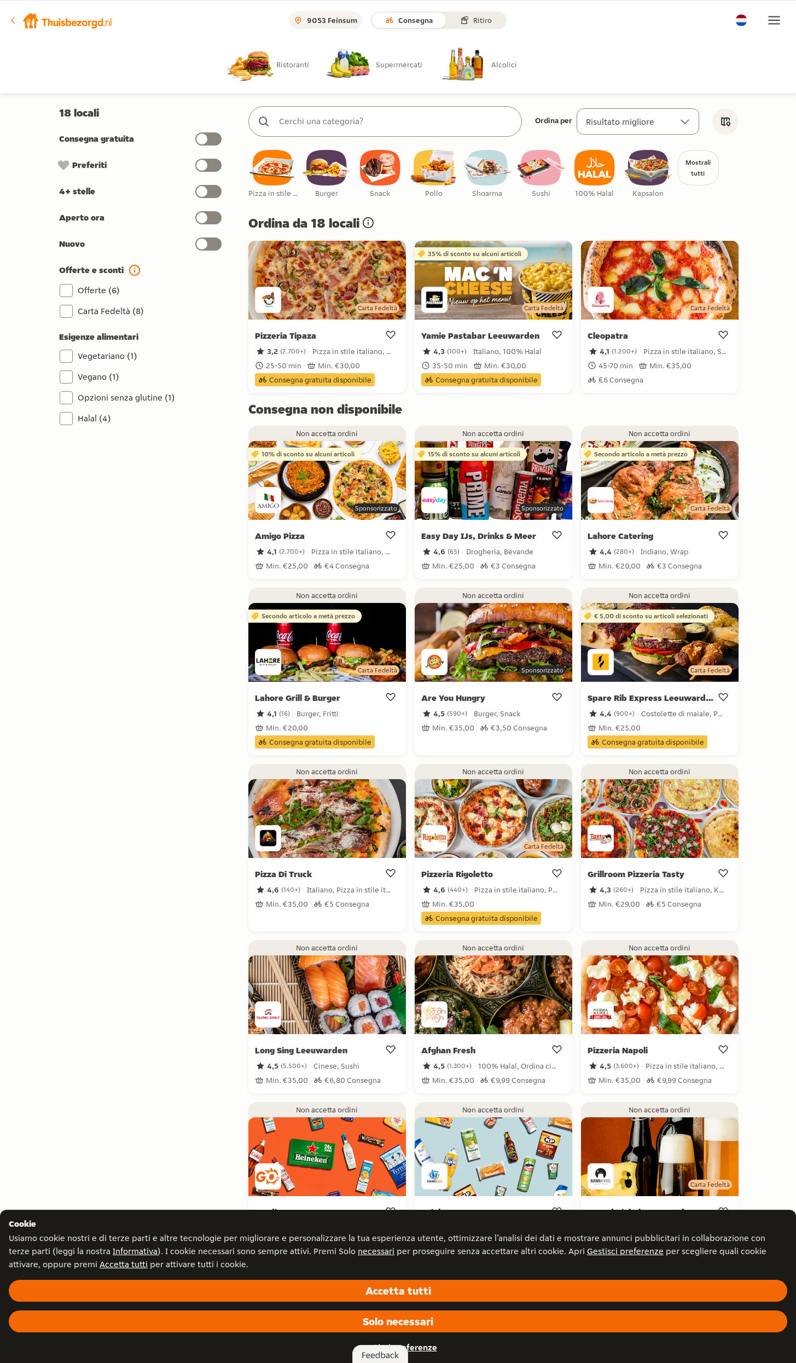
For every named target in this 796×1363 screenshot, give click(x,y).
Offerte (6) (99, 290)
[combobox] (396, 121)
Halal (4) (94, 418)
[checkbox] (273, 174)
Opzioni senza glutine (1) (126, 397)
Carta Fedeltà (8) (111, 311)
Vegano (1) (98, 376)
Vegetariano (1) (107, 356)
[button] (61, 20)
